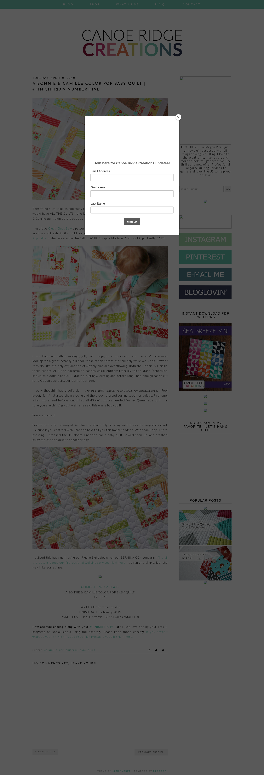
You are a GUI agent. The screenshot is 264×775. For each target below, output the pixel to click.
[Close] (178, 117)
